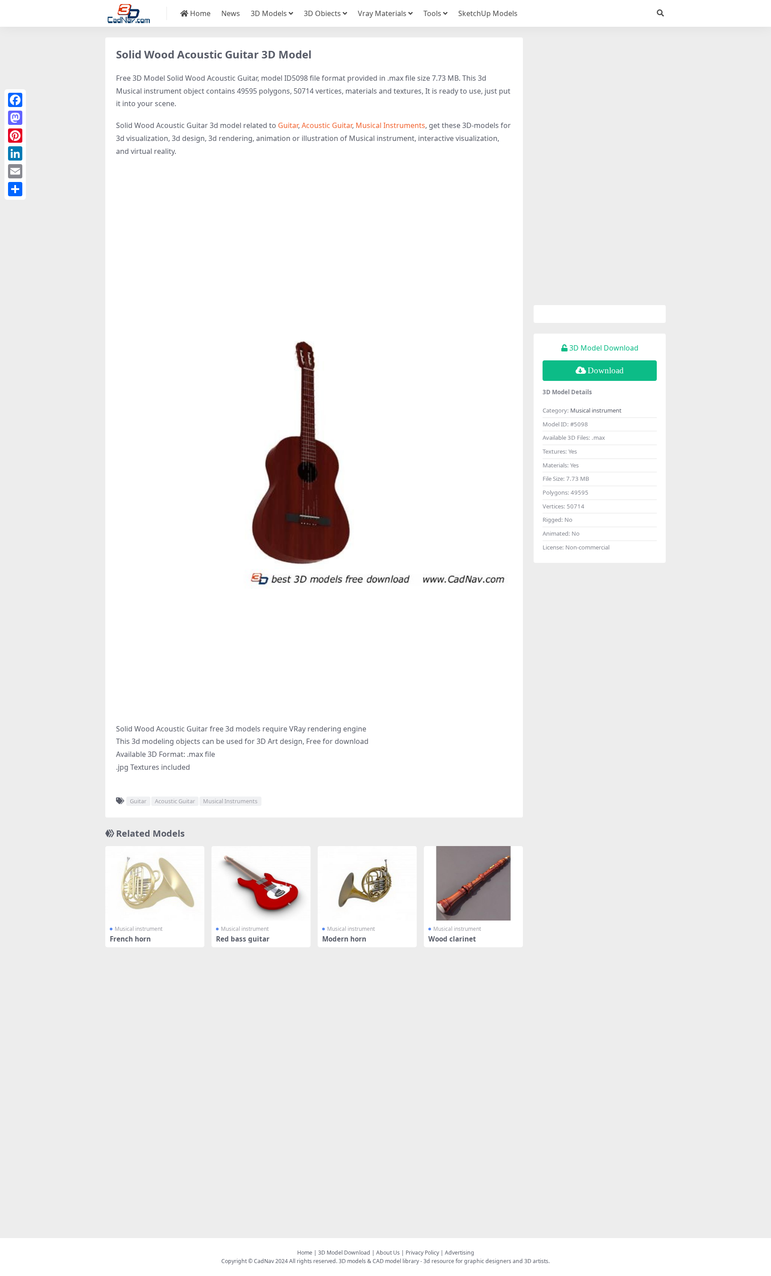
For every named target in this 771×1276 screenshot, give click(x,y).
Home (199, 13)
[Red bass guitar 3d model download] (261, 883)
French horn (130, 938)
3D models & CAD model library (379, 1261)
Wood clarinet (452, 938)
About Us (388, 1252)
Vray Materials (382, 13)
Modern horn (344, 938)
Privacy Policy (422, 1252)
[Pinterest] (15, 136)
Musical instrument (138, 929)
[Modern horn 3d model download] (367, 883)
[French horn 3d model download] (154, 883)
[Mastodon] (15, 118)
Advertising (459, 1252)
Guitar (288, 125)
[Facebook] (15, 100)
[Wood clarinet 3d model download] (473, 883)
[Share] (15, 189)
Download (606, 370)
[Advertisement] (314, 229)
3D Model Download (344, 1252)
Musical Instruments (390, 125)
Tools (432, 13)
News (230, 13)
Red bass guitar (242, 938)
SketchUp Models (488, 13)
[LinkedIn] (15, 153)
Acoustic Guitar (327, 125)
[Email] (15, 171)
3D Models (269, 13)
